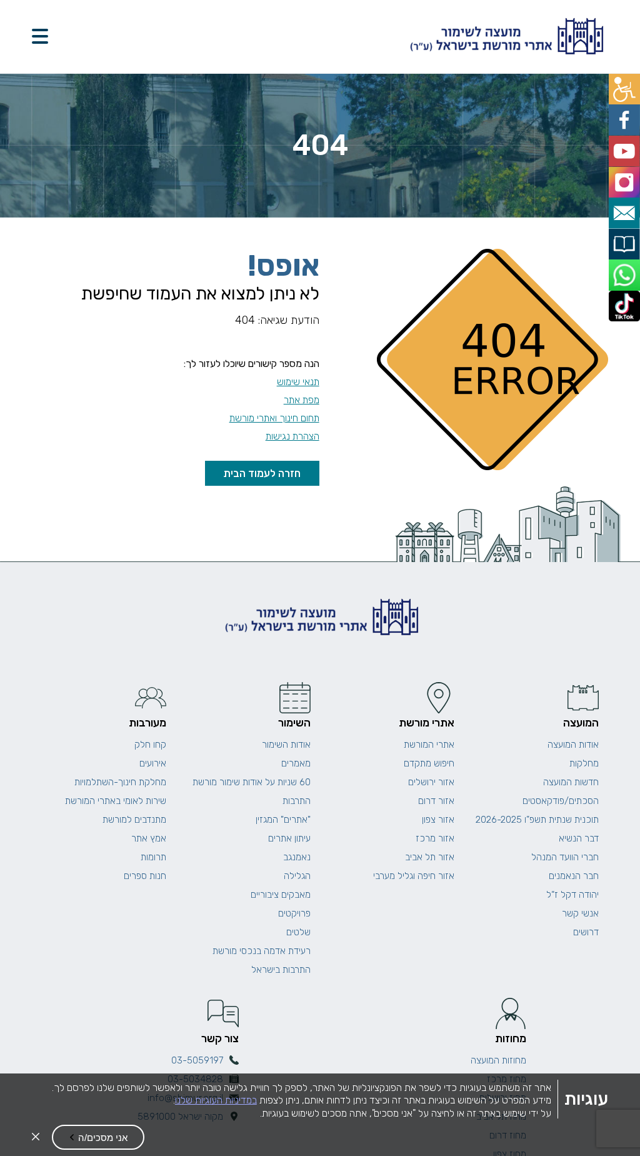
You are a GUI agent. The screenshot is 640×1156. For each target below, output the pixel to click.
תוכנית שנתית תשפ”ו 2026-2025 (537, 819)
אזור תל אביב (429, 857)
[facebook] (626, 116)
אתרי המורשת (429, 744)
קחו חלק (150, 744)
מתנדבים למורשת (134, 819)
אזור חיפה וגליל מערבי (413, 876)
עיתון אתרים (289, 838)
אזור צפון (438, 819)
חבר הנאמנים (574, 876)
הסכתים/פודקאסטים (560, 801)
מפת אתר (301, 400)
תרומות (153, 857)
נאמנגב (297, 857)
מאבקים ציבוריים (281, 894)
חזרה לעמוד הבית (262, 473)
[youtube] (626, 144)
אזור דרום (436, 801)
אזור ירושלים (431, 782)
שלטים (298, 932)
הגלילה (297, 876)
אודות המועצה (573, 744)
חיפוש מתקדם (429, 763)
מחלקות (584, 763)
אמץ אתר (148, 838)
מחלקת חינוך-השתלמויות (120, 782)
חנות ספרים (145, 876)
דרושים (586, 932)
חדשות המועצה (571, 782)
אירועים (152, 763)
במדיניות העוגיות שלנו (216, 1100)
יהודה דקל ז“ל (572, 894)
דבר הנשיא (579, 838)
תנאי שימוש (298, 382)
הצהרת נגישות (292, 436)
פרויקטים (294, 913)
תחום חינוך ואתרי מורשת (274, 418)
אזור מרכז (435, 838)
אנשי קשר (580, 913)
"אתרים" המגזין (283, 819)
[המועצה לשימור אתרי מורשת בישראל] (505, 37)
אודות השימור (286, 744)
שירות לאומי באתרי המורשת (115, 801)
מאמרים (296, 763)
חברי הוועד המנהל (565, 857)
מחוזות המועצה (498, 1060)
